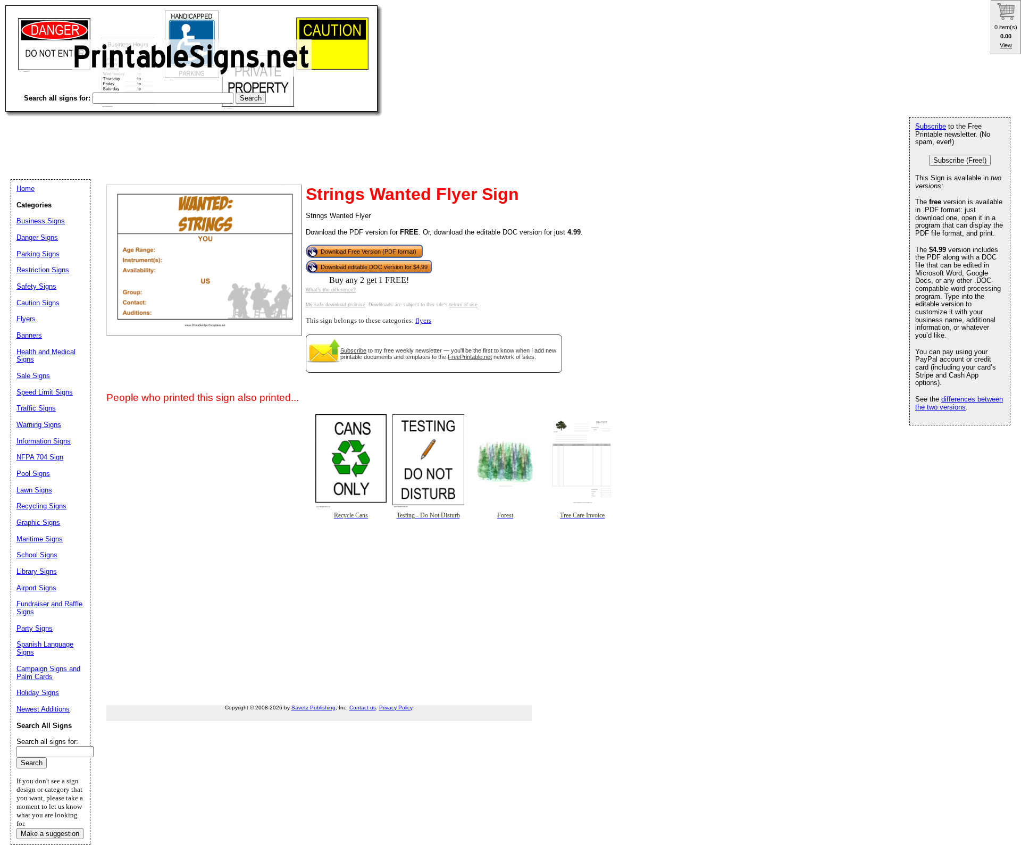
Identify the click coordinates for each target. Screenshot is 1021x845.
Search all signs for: (47, 742)
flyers (423, 320)
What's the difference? (331, 289)
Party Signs (34, 628)
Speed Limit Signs (44, 392)
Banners (29, 335)
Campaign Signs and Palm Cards (48, 673)
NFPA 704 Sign (39, 457)
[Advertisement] (198, 138)
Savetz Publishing (313, 707)
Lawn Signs (34, 490)
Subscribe (353, 350)
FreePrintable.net (470, 357)
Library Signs (36, 571)
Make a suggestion (50, 834)
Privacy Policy (395, 707)
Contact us (362, 707)
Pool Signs (33, 474)
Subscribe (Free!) (959, 160)
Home (25, 189)
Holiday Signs (37, 693)
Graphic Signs (38, 522)
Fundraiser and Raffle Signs (49, 608)
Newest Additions (43, 709)
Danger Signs (37, 237)
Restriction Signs (42, 270)
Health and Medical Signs (46, 356)
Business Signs (40, 221)
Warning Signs (38, 425)
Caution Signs (38, 303)
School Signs (36, 555)
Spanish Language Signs (44, 648)
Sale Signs (33, 376)
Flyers (26, 319)
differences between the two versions (959, 403)
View (1006, 45)
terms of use (463, 304)
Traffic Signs (36, 408)
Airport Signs (36, 588)
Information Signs (43, 441)
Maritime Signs (39, 539)
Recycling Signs (41, 506)
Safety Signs (36, 286)
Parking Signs (38, 254)
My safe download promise (335, 304)
